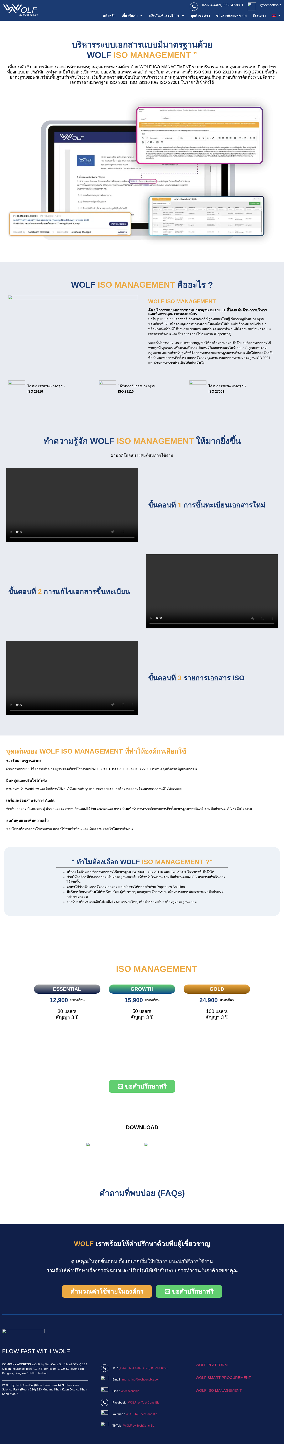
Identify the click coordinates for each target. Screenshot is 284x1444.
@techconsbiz (270, 5)
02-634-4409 (211, 5)
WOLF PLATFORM (212, 1365)
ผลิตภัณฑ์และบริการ (164, 15)
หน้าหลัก (109, 15)
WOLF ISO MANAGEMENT (219, 1390)
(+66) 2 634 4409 (130, 1367)
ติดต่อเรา (259, 15)
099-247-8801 (233, 5)
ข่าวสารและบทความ (231, 15)
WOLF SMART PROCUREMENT (223, 1378)
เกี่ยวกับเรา (130, 15)
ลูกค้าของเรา (200, 15)
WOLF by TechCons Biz (143, 1402)
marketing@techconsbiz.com (141, 1379)
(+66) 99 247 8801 (155, 1367)
